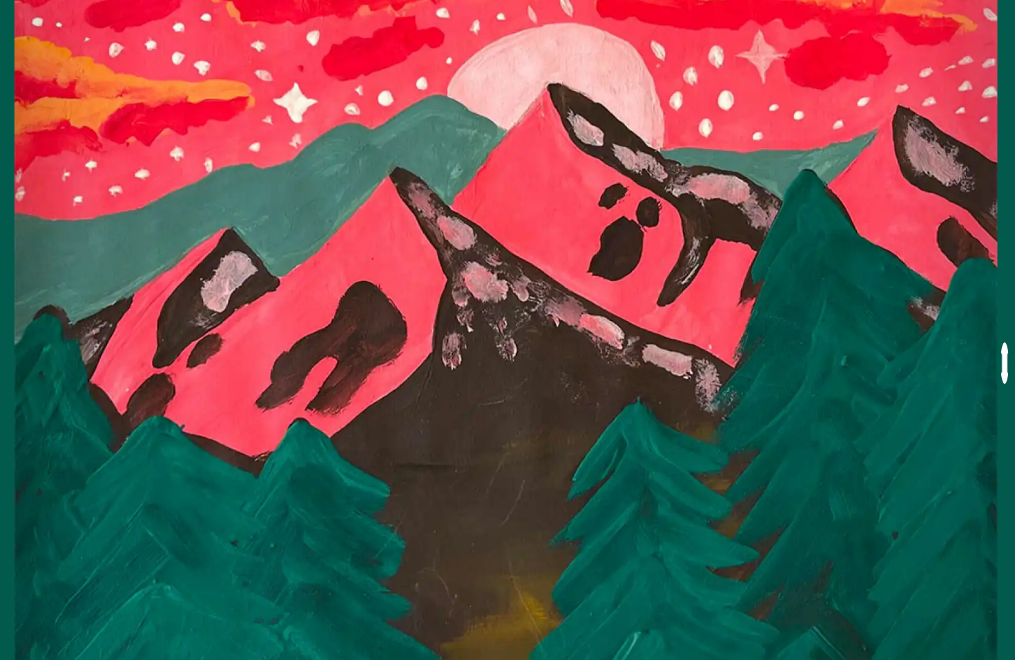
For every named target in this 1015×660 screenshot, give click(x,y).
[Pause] (1004, 363)
